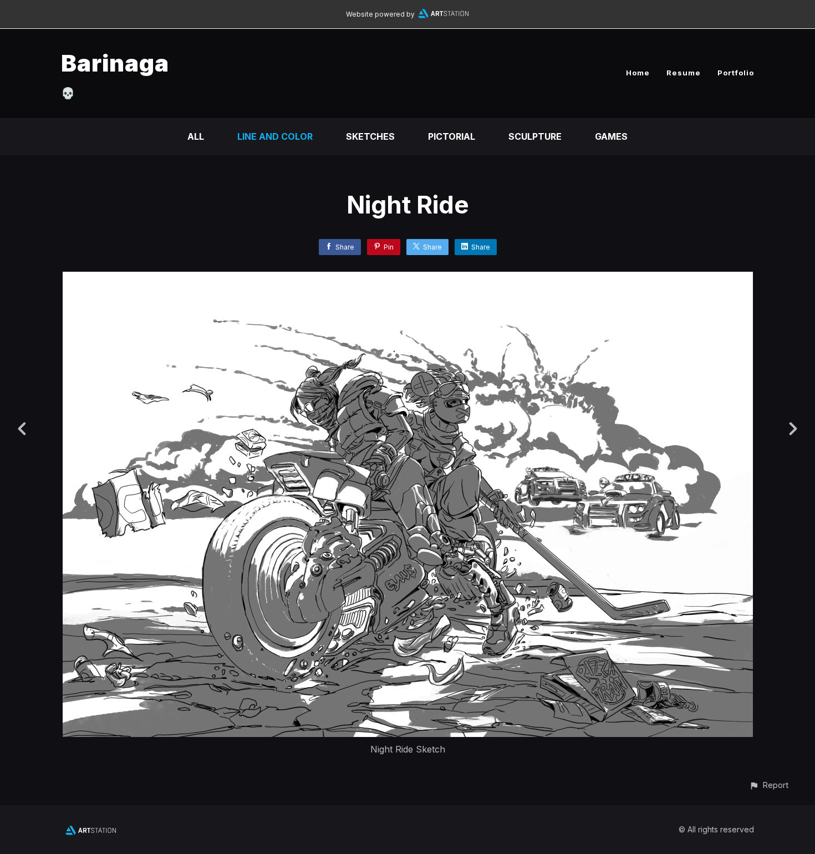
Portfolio (735, 72)
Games (611, 136)
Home (638, 72)
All (195, 136)
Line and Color (275, 136)
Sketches (370, 136)
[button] (769, 785)
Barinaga (115, 63)
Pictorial (451, 136)
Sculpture (535, 136)
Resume (683, 72)
